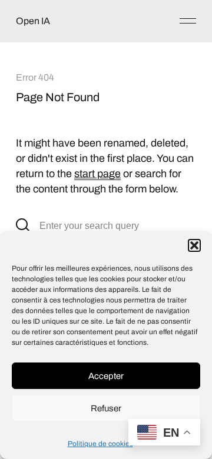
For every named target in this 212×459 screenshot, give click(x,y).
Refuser (106, 408)
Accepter (106, 376)
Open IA (33, 21)
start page (97, 173)
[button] (194, 245)
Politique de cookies (100, 444)
